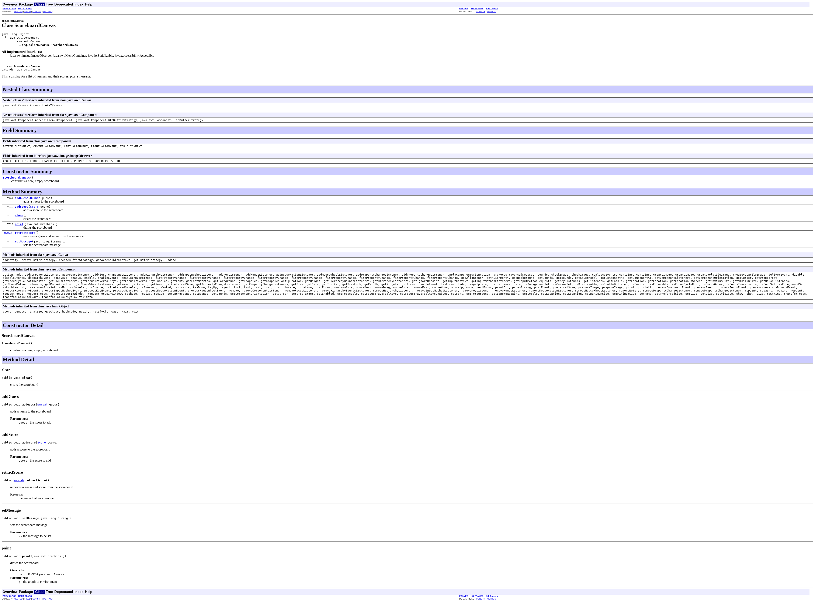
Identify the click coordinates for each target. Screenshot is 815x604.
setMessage (23, 241)
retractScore (25, 232)
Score (34, 206)
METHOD (47, 11)
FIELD (27, 11)
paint (19, 224)
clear (19, 215)
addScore (21, 206)
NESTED (18, 11)
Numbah (35, 198)
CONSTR (36, 11)
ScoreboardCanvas (16, 177)
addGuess (21, 198)
